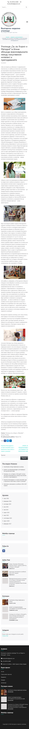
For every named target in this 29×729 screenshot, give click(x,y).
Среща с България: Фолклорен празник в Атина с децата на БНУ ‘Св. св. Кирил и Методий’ (17, 565)
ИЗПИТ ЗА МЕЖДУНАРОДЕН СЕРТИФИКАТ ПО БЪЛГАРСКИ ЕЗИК (14, 470)
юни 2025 (6, 507)
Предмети (3, 677)
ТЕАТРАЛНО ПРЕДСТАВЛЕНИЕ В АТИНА (14, 467)
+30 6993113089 (13, 2)
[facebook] (3, 550)
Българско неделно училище (10, 29)
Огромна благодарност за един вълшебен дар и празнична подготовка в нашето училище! (15, 480)
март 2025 (6, 515)
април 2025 (6, 512)
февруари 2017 (7, 524)
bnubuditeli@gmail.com (13, 4)
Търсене (3, 455)
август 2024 (6, 521)
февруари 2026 (7, 501)
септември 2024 (8, 518)
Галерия (3, 680)
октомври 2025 (7, 504)
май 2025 (6, 509)
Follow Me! (5, 636)
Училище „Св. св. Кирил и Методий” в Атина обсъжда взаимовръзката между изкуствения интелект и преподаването (15, 475)
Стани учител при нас (6, 674)
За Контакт (3, 683)
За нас (2, 671)
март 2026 (6, 498)
